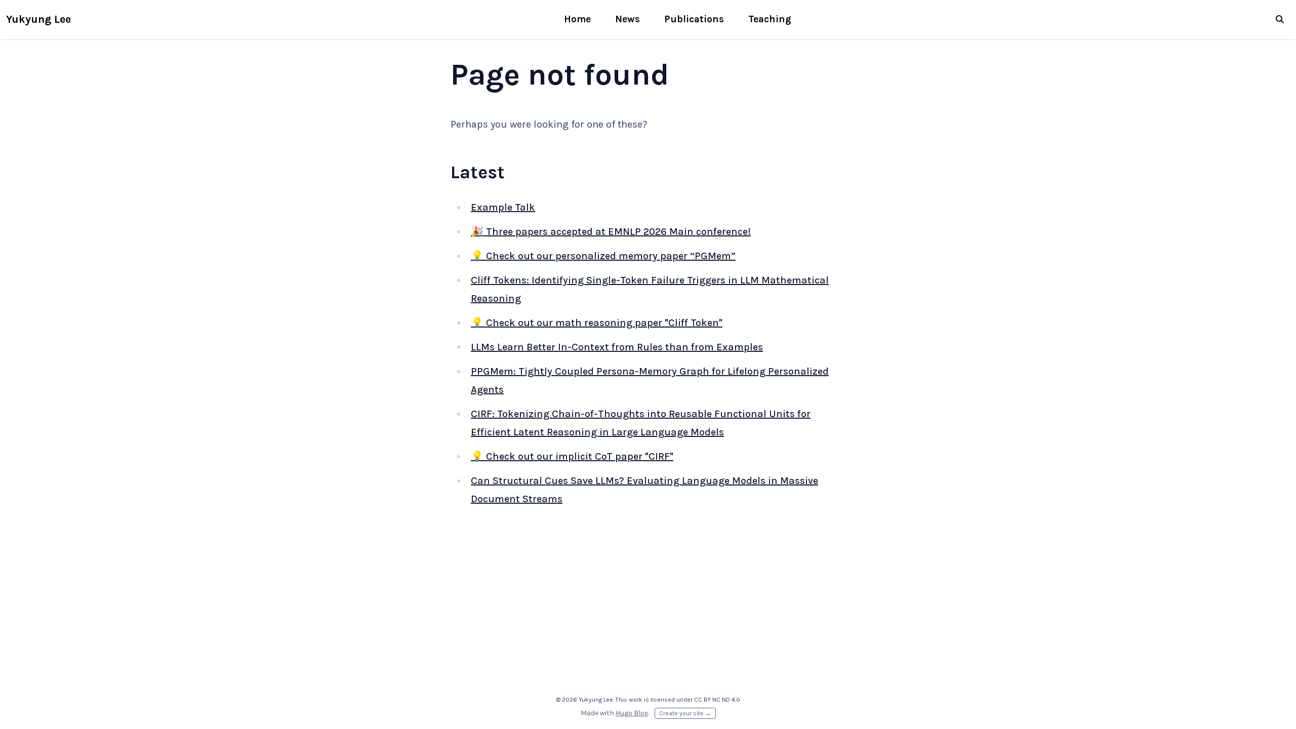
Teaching (769, 19)
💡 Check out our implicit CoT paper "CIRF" (572, 456)
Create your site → (685, 713)
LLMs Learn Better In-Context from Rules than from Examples (617, 347)
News (627, 19)
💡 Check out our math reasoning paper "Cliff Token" (596, 323)
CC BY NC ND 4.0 (717, 699)
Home (577, 19)
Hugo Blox (632, 713)
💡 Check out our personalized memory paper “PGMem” (603, 256)
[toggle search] (1280, 19)
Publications (694, 19)
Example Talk (503, 207)
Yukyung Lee (38, 19)
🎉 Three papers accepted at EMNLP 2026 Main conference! (611, 231)
